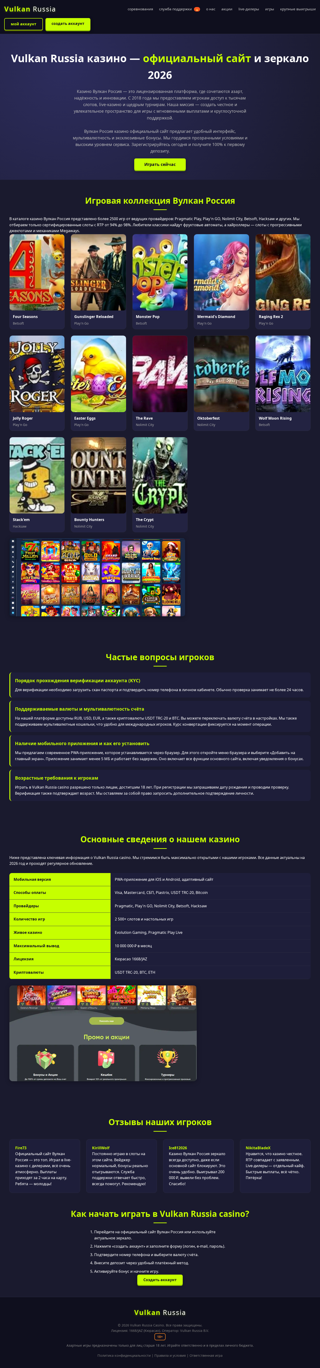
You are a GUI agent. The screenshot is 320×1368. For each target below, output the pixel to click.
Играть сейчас (160, 164)
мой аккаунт (23, 24)
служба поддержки (179, 9)
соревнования (140, 9)
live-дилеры (248, 9)
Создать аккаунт (160, 1279)
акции (226, 9)
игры (269, 9)
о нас (210, 9)
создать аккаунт (68, 23)
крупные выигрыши (298, 9)
